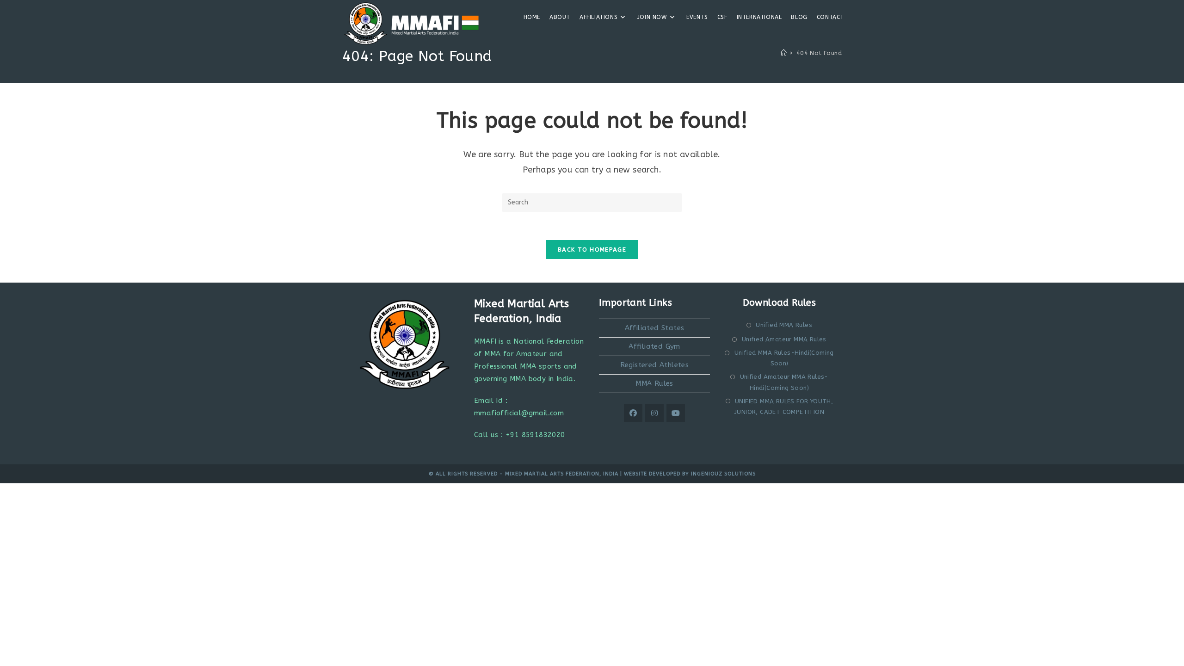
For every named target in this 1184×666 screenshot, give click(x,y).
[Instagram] (654, 413)
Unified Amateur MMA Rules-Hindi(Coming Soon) (784, 382)
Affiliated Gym (654, 346)
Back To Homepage (592, 249)
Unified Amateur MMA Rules (784, 339)
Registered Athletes (654, 365)
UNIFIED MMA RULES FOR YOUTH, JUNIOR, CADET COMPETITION (783, 406)
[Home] (784, 52)
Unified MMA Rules (784, 324)
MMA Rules (654, 383)
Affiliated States (654, 328)
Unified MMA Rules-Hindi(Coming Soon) (784, 358)
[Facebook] (633, 413)
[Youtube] (675, 413)
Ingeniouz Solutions (723, 474)
